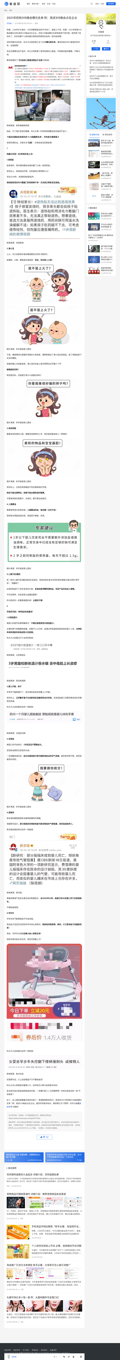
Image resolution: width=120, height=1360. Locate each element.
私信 (107, 49)
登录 (97, 4)
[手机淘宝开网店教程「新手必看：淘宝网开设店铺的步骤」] (18, 1232)
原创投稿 (111, 4)
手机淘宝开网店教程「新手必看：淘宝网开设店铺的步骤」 (56, 1226)
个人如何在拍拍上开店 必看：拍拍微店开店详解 (56, 1245)
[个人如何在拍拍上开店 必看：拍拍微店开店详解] (18, 1251)
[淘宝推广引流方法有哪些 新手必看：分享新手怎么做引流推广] (44, 1273)
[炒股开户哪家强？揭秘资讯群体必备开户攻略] (94, 186)
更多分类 (35, 4)
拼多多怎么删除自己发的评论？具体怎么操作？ (106, 215)
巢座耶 (21, 1353)
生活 (48, 4)
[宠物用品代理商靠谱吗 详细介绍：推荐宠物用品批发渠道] (44, 1202)
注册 (102, 4)
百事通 (9, 23)
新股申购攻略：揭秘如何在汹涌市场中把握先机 (106, 270)
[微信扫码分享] (64, 1357)
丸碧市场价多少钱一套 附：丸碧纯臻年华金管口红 (33, 1297)
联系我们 (44, 1350)
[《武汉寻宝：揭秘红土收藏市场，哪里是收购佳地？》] (94, 175)
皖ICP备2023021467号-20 (41, 1353)
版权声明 (16, 1350)
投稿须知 (53, 1350)
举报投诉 (35, 1350)
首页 (28, 4)
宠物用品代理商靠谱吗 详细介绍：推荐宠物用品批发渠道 (36, 1194)
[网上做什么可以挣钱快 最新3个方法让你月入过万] (94, 259)
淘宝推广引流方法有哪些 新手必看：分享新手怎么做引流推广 (39, 1265)
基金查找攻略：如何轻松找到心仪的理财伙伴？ (106, 153)
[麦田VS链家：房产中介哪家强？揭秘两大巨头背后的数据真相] (94, 197)
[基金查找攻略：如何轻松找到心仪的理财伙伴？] (94, 153)
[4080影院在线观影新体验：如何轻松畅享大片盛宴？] (94, 164)
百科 (36, 23)
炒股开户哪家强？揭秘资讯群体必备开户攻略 (106, 186)
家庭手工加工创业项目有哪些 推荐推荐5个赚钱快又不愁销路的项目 (102, 69)
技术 (43, 4)
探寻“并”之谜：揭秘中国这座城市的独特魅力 (107, 142)
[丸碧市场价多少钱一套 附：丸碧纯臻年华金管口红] (44, 1306)
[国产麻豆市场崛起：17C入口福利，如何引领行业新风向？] (94, 248)
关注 (96, 49)
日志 (54, 4)
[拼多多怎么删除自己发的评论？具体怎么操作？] (94, 216)
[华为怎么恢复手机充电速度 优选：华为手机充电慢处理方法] (94, 226)
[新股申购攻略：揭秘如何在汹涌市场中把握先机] (94, 270)
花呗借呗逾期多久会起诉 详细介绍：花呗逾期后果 (33, 1174)
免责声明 (7, 1350)
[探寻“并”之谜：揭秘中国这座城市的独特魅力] (94, 143)
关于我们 (26, 1350)
